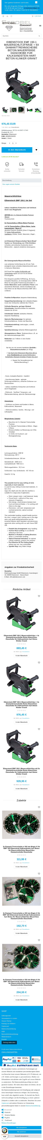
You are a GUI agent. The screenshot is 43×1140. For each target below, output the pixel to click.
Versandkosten (15, 127)
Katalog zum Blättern (8, 1023)
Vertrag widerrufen (9, 1042)
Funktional (8, 1120)
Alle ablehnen (21, 1132)
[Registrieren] (7, 16)
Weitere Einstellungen (9, 1123)
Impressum (5, 1026)
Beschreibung (7, 180)
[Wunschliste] (11, 16)
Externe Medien (10, 1115)
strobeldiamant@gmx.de (32, 8)
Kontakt (4, 1039)
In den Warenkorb (17, 150)
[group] (21, 613)
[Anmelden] (3, 16)
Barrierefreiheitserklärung (10, 1034)
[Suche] (39, 36)
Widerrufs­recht (6, 1037)
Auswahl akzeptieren (21, 1136)
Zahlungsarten (6, 1015)
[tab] (21, 180)
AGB (3, 1031)
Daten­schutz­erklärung (9, 1029)
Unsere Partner (6, 1021)
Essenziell (8, 1110)
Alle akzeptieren (21, 1127)
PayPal (7, 1118)
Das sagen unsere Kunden (11, 184)
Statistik (7, 1112)
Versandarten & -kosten (9, 1018)
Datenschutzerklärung (16, 1049)
